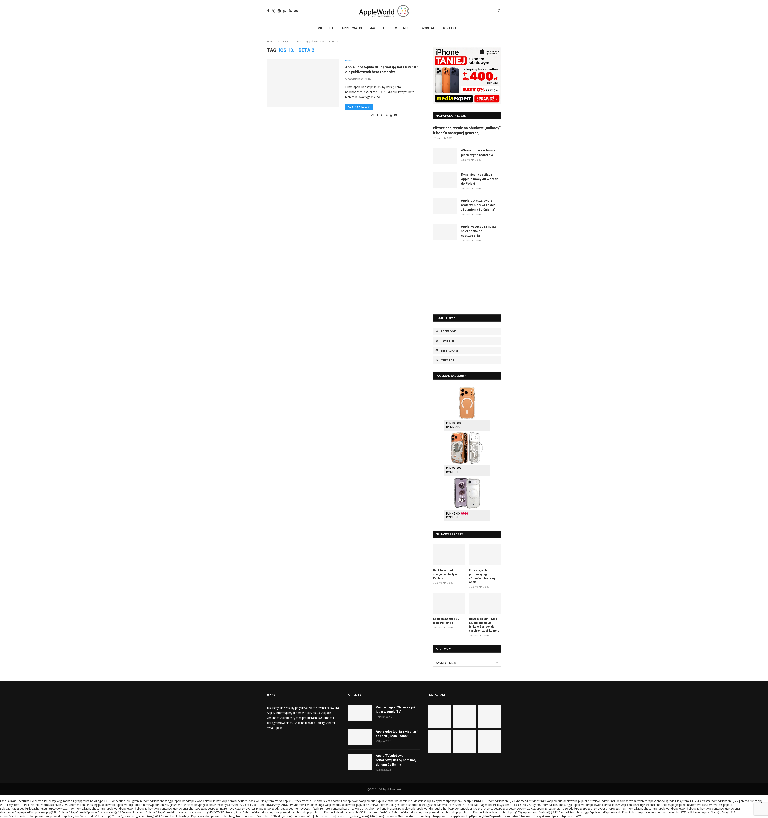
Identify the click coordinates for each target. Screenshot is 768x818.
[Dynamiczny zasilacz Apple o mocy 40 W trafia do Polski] (445, 180)
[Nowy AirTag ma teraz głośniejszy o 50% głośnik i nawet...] (489, 741)
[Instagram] (279, 11)
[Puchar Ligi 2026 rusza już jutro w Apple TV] (360, 713)
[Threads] (285, 11)
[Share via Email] (395, 115)
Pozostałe (427, 28)
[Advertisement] (467, 278)
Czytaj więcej (357, 106)
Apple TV (389, 28)
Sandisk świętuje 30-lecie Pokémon (446, 620)
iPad (332, 28)
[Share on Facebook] (377, 115)
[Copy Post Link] (386, 115)
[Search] (499, 11)
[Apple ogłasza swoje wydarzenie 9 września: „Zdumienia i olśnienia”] (445, 206)
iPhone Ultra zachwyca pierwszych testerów (478, 152)
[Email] (296, 11)
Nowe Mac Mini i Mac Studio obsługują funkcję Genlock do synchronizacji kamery (484, 624)
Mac (372, 28)
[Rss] (290, 11)
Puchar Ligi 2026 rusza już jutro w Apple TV (395, 709)
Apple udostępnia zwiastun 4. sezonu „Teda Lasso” (397, 734)
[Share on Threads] (391, 115)
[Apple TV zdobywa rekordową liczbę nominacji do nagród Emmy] (360, 762)
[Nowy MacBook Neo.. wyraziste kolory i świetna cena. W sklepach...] (439, 741)
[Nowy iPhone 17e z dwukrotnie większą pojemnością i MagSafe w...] (464, 741)
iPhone (317, 28)
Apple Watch (352, 28)
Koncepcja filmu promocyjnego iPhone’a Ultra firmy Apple (482, 576)
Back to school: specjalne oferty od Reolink (446, 574)
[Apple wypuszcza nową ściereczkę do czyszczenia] (445, 232)
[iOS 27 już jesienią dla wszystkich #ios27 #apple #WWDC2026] (464, 716)
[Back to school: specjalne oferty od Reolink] (449, 554)
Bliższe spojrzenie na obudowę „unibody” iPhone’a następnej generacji (467, 130)
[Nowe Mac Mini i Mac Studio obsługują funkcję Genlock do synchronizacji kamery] (485, 603)
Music (408, 28)
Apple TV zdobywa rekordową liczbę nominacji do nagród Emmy (396, 760)
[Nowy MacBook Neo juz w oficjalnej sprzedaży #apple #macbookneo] (489, 716)
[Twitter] (273, 11)
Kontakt (449, 28)
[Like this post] (372, 115)
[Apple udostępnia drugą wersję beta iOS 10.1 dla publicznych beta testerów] (303, 83)
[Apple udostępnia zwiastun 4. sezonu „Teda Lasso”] (360, 737)
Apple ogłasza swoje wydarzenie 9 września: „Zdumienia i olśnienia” (478, 205)
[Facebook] (268, 11)
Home (270, 41)
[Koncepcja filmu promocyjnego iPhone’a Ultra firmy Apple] (485, 554)
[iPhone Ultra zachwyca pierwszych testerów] (445, 156)
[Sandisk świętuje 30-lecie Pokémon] (449, 603)
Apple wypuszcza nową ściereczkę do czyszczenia (478, 231)
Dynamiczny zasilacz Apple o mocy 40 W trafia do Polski (479, 179)
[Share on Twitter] (381, 115)
